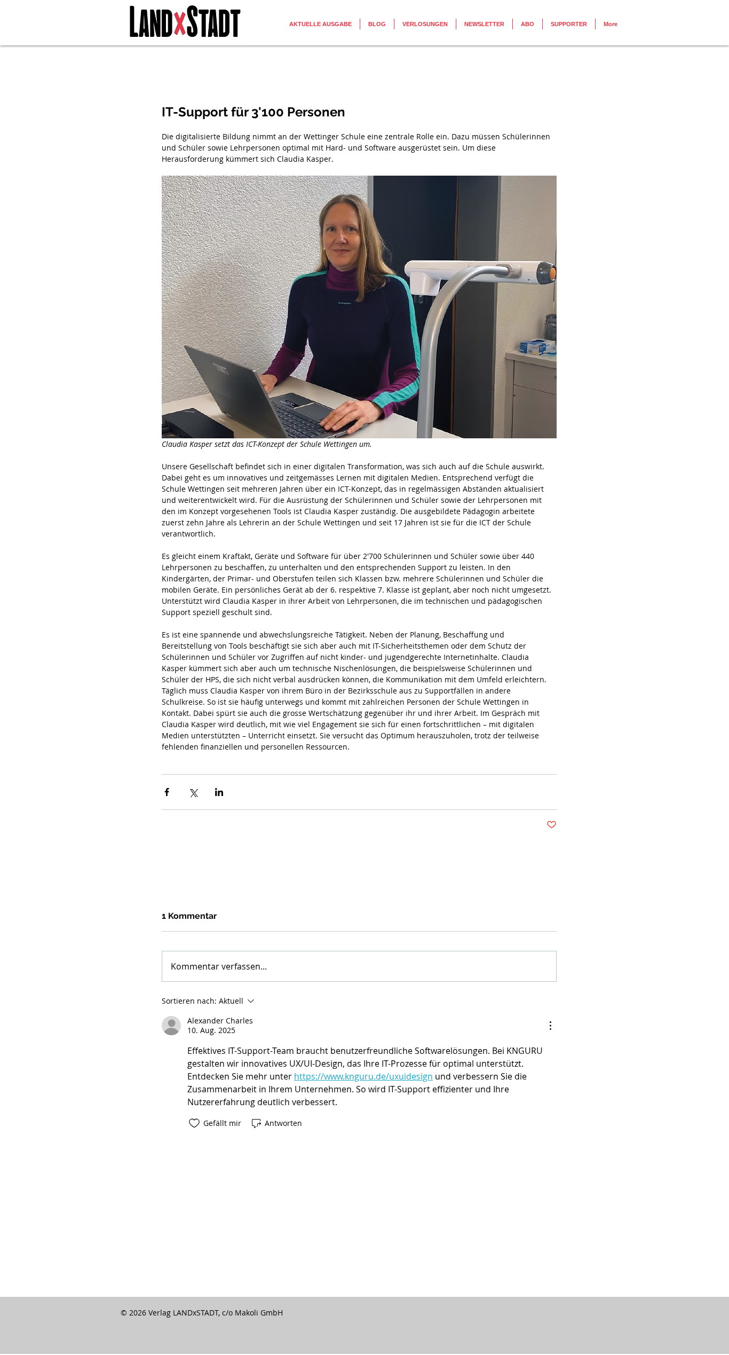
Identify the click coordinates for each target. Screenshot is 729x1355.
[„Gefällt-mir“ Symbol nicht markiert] (194, 1123)
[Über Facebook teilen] (167, 792)
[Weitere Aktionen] (550, 1025)
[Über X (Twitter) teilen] (193, 792)
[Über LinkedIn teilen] (219, 792)
